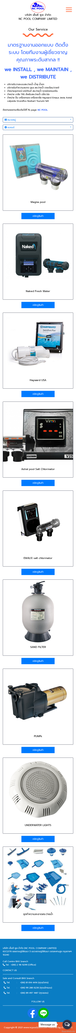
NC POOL (43, 110)
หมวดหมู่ (11, 120)
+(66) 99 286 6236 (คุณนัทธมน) (36, 987)
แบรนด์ (10, 127)
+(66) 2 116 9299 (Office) (23, 964)
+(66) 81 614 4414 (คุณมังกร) (34, 982)
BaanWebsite (67, 1031)
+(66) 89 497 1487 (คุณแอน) (34, 993)
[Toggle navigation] (69, 10)
